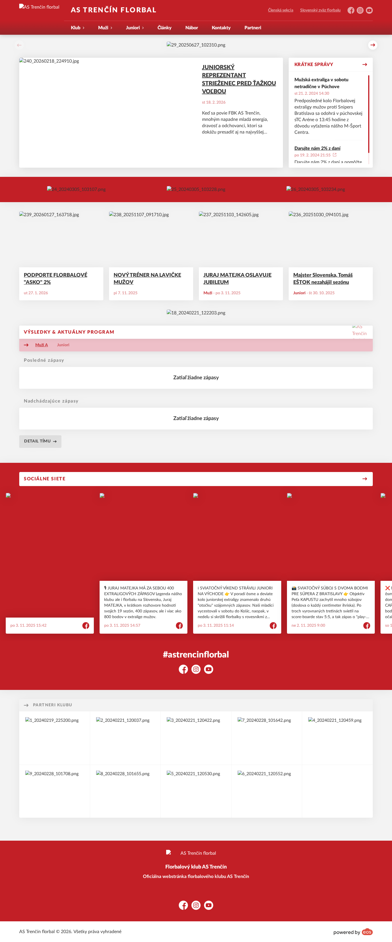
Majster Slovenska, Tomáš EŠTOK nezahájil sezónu (323, 279)
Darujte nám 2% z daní (317, 148)
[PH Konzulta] (54, 791)
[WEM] (267, 737)
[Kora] (125, 737)
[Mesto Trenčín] (337, 737)
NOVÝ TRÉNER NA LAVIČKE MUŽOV (147, 279)
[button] (19, 45)
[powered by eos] (353, 931)
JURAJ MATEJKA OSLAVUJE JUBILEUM (237, 279)
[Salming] (54, 737)
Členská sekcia (280, 10)
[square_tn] (267, 791)
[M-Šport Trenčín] (196, 737)
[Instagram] (315, 189)
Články (165, 28)
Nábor (191, 28)
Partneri (252, 28)
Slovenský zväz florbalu (320, 10)
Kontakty (221, 28)
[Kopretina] (125, 791)
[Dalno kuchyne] (196, 791)
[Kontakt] (196, 189)
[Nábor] (76, 189)
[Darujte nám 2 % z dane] (196, 313)
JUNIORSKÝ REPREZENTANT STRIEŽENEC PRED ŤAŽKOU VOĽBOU (239, 79)
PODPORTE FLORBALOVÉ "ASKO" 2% (55, 279)
